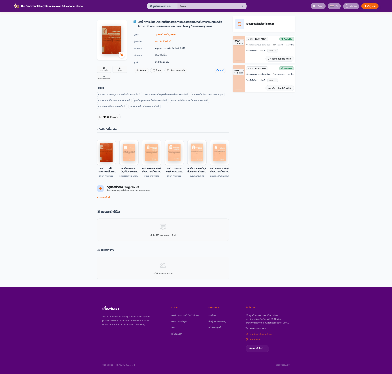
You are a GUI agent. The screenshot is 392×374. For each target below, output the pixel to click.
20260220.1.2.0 (283, 364)
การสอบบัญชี (104, 197)
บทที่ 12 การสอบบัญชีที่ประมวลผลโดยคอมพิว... (129, 170)
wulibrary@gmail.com (261, 334)
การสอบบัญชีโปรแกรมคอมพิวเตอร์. (114, 100)
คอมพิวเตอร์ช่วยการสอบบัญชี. (112, 106)
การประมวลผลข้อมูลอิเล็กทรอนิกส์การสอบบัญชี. (166, 94)
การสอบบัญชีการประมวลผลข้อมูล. (207, 94)
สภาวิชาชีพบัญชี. (163, 41)
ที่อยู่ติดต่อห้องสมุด (217, 321)
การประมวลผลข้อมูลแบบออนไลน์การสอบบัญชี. (119, 94)
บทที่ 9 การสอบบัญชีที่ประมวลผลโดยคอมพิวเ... (196, 170)
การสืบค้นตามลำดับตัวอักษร (185, 315)
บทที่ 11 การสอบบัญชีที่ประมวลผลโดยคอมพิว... (174, 170)
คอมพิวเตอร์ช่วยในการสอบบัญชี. (144, 106)
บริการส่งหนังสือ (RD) (281, 58)
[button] (48, 6)
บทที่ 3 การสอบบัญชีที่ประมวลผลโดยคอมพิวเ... (151, 170)
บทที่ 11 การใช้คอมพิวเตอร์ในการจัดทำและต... (106, 170)
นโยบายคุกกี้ (214, 327)
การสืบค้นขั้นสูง (179, 321)
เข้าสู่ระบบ (371, 6)
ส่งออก (142, 70)
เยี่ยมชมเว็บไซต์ (255, 348)
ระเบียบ (212, 315)
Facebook (254, 339)
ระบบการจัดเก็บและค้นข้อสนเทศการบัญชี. (189, 100)
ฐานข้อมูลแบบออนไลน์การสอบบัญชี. (150, 100)
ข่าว (173, 327)
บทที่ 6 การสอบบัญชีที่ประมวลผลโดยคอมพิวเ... (219, 170)
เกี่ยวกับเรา (176, 334)
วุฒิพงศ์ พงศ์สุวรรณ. (165, 34)
